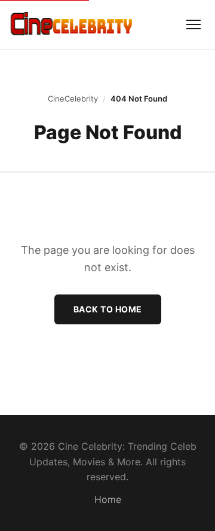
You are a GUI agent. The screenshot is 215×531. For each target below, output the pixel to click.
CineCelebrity (73, 98)
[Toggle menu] (193, 24)
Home (107, 499)
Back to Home (107, 309)
